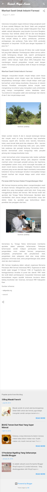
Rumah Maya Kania (18, 4)
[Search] (44, 4)
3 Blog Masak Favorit (11, 399)
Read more (40, 418)
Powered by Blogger (24, 484)
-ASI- (28, 488)
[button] (44, 11)
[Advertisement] (23, 371)
